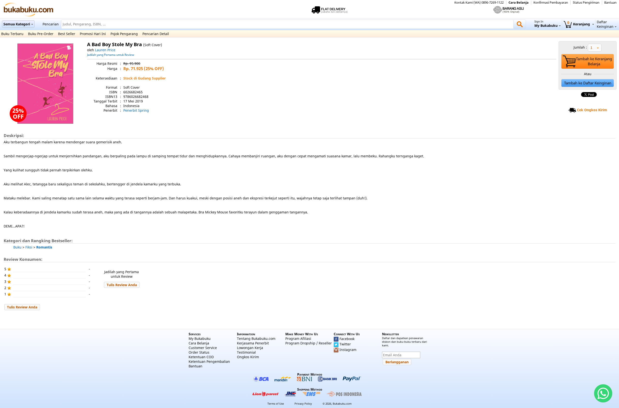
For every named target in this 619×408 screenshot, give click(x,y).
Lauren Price (105, 50)
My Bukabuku (200, 338)
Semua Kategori (16, 24)
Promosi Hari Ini (93, 33)
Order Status (199, 352)
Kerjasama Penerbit (253, 343)
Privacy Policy (303, 403)
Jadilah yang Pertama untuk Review (110, 55)
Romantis (44, 247)
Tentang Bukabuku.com (256, 338)
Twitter (345, 344)
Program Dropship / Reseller (308, 343)
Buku (17, 247)
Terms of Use (275, 403)
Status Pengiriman (586, 2)
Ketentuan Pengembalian (209, 361)
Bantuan (610, 2)
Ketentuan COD (201, 357)
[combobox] (595, 47)
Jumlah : (580, 47)
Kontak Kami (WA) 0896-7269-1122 (479, 2)
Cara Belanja (518, 2)
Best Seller (66, 33)
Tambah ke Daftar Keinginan (587, 83)
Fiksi (28, 247)
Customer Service (203, 347)
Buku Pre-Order (40, 33)
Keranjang (579, 24)
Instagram (347, 349)
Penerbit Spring (136, 110)
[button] (122, 285)
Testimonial (246, 352)
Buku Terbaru (12, 33)
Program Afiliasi (298, 338)
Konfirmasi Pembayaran (550, 2)
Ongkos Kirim (248, 357)
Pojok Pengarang (124, 33)
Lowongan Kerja (250, 347)
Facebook (346, 338)
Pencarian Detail (155, 33)
